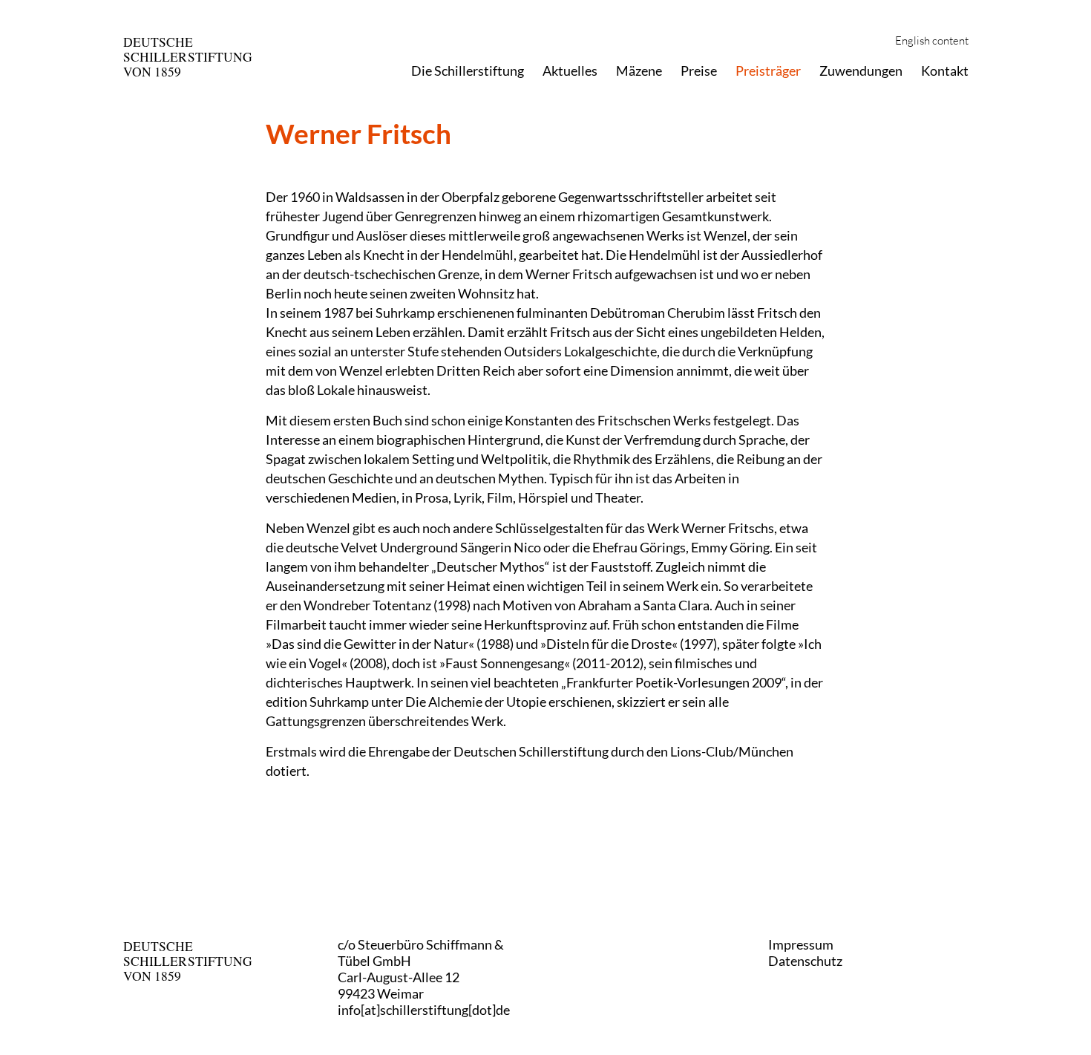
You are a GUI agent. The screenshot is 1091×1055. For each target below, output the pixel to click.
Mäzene (639, 70)
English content (932, 41)
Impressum (800, 944)
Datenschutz (805, 961)
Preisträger (768, 70)
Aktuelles (570, 70)
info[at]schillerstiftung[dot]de (424, 1010)
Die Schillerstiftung (467, 70)
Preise (699, 70)
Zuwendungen (860, 70)
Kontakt (945, 70)
